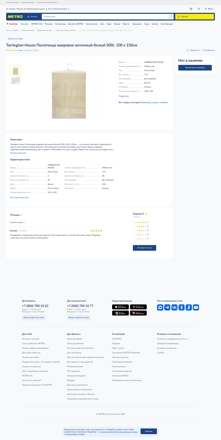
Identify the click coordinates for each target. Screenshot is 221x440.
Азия (102, 24)
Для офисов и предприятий (80, 362)
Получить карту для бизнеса (47, 2)
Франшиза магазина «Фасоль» (81, 394)
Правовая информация (167, 343)
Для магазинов (74, 353)
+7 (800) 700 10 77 (80, 306)
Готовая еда (60, 24)
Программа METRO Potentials (126, 353)
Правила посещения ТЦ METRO (37, 385)
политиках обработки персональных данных (119, 432)
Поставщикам (73, 371)
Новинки (24, 24)
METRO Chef (36, 24)
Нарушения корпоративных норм (82, 399)
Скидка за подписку (31, 367)
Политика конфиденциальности (172, 339)
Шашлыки (137, 24)
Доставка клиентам (31, 353)
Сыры (146, 24)
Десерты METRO (75, 24)
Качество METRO (120, 376)
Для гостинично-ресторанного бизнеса (85, 357)
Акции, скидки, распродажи (35, 348)
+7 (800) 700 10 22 (35, 306)
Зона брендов (167, 24)
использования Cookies (75, 434)
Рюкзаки (49, 24)
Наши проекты (119, 367)
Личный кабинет (75, 339)
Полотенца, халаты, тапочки (154, 102)
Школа (155, 24)
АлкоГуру (13, 24)
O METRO (116, 339)
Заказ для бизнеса (27, 2)
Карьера (116, 343)
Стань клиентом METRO (33, 343)
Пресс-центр (118, 348)
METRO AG (27, 376)
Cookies (160, 353)
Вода (109, 24)
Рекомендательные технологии (127, 380)
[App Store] (120, 306)
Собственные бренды (122, 362)
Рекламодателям (75, 367)
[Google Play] (138, 306)
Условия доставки (12, 2)
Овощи (117, 24)
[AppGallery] (138, 313)
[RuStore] (120, 313)
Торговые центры (120, 357)
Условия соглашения (166, 348)
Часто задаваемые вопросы (35, 371)
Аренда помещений (76, 376)
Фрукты (126, 24)
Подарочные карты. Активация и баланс (41, 362)
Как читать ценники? (32, 380)
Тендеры (71, 380)
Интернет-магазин (30, 339)
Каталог (34, 17)
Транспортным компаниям (79, 390)
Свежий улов (91, 24)
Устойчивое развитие (122, 371)
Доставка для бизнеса (77, 385)
